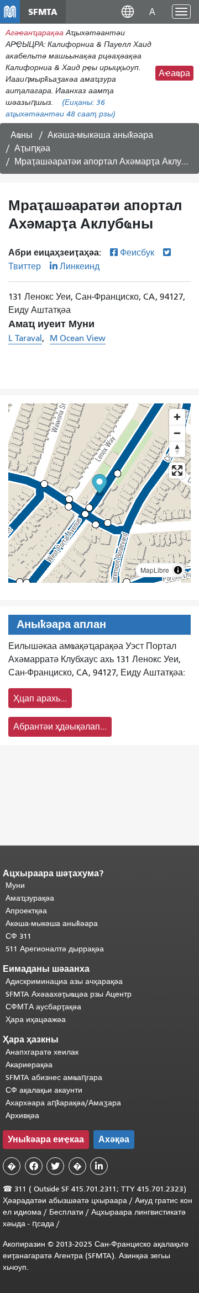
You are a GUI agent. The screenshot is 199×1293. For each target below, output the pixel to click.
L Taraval (25, 338)
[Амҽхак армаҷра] (177, 433)
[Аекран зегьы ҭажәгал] (177, 470)
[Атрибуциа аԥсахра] (178, 570)
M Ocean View (78, 338)
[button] (127, 11)
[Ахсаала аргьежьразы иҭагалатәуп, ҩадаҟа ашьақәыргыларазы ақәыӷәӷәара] (177, 449)
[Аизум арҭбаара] (177, 417)
